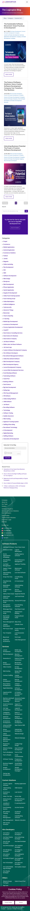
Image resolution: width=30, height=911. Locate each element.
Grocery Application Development (13, 327)
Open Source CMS (20, 725)
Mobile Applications (8, 247)
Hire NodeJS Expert (8, 858)
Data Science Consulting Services (12, 333)
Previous (5, 203)
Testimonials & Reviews (9, 517)
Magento (5, 261)
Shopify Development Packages (18, 769)
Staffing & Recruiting (9, 424)
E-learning (6, 318)
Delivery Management (7, 816)
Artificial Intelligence (18, 684)
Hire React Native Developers (8, 838)
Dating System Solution (7, 799)
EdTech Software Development (20, 799)
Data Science (7, 384)
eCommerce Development (6, 721)
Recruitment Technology (10, 427)
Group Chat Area (7, 577)
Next (26, 203)
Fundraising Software (9, 376)
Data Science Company (10, 338)
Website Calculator (20, 820)
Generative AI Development (11, 438)
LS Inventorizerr (19, 581)
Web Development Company (11, 361)
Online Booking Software (19, 586)
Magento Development (18, 717)
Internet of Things (8, 310)
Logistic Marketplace (18, 550)
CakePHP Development (18, 709)
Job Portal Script (19, 596)
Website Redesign (20, 738)
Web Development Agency (10, 364)
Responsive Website (6, 744)
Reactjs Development (18, 680)
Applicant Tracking (20, 564)
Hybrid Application (8, 290)
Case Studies (5, 515)
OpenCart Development (6, 717)
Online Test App (7, 796)
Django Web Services (18, 671)
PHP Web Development (6, 709)
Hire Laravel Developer (6, 854)
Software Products (7, 509)
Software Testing (8, 413)
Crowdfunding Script (19, 577)
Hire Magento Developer (18, 850)
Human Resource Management (20, 560)
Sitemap (4, 522)
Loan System (18, 792)
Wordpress (6, 281)
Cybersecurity (7, 307)
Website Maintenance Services (6, 739)
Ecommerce (6, 244)
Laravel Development (6, 650)
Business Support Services (8, 764)
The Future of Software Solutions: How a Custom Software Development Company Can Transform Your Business (13, 86)
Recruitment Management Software (13, 355)
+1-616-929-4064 (8, 528)
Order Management (20, 639)
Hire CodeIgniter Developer (19, 854)
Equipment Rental (20, 594)
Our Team (5, 504)
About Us (4, 502)
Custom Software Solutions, (11, 99)
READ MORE (9, 74)
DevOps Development (18, 667)
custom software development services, (14, 35)
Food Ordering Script (9, 298)
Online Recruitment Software (11, 358)
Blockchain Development (18, 663)
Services (5, 647)
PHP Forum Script (8, 628)
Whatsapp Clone (7, 609)
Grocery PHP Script (20, 600)
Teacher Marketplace (6, 625)
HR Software (6, 396)
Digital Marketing (8, 433)
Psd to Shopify (7, 755)
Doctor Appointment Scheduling (6, 555)
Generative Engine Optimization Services (20, 699)
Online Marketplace (8, 301)
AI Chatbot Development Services (18, 694)
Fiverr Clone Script (20, 547)
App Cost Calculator (15, 227)
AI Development (7, 430)
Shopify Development (6, 768)
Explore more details (9, 896)
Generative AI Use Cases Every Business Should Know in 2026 (14, 470)
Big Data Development (9, 387)
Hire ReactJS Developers (18, 833)
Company (4, 500)
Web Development (8, 284)
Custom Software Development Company (13, 95)
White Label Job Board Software (12, 344)
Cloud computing (8, 315)
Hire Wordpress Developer (7, 850)
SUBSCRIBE (7, 457)
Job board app (7, 347)
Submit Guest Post (20, 881)
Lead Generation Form (19, 633)
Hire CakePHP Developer (19, 846)
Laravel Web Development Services (13, 370)
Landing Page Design (18, 744)
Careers (4, 506)
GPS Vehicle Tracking (6, 812)
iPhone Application (8, 287)
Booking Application (20, 783)
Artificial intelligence (9, 304)
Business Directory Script (8, 601)
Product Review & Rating (20, 629)
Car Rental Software (18, 812)
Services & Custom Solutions (10, 511)
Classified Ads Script (7, 581)
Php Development (8, 267)
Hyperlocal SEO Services (7, 693)
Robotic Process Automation (19, 659)
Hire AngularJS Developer (19, 859)
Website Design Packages (7, 882)
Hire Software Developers (16, 93)
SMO (4, 273)
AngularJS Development (10, 293)
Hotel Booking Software (19, 816)
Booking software (8, 381)
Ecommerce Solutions (9, 252)
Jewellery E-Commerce (6, 804)
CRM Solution (18, 788)
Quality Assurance (8, 416)
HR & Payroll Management (10, 393)
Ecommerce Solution (6, 792)
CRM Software (7, 401)
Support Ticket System (7, 569)
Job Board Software (9, 341)
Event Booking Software (10, 373)
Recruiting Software (9, 407)
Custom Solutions (9, 780)
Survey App (18, 796)
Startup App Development (6, 774)
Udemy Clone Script (8, 594)
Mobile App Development (10, 321)
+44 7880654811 (7, 530)
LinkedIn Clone (19, 624)
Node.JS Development (18, 713)
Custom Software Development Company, (14, 97)
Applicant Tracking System (11, 421)
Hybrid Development (6, 734)
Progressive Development (18, 759)
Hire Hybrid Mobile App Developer (8, 867)
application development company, (12, 36)
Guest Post (6, 378)
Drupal (5, 241)
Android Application (9, 250)
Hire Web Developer (20, 841)
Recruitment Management (7, 605)
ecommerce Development (10, 324)
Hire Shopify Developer (6, 871)
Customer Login (6, 519)
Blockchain (6, 313)
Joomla (5, 258)
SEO (4, 270)
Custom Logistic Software (7, 784)
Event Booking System (7, 808)
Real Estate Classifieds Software (6, 617)
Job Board (6, 404)
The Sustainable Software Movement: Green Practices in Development (14, 26)
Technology (6, 410)
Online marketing (8, 264)
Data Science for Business (10, 335)
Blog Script (6, 637)
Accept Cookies (8, 902)
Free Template (7, 633)
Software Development (15, 31)
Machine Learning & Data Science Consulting (8, 699)
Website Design (19, 733)
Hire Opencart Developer (19, 863)
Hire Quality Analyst (20, 867)
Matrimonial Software (18, 569)
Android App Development (18, 730)
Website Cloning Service (7, 748)
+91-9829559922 (7, 533)
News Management (8, 622)
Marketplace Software (6, 586)
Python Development (6, 680)
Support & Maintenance (18, 704)
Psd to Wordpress (8, 752)
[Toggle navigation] (27, 2)
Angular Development (18, 676)
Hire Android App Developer (19, 838)
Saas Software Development (19, 748)
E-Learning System (20, 803)
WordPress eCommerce (6, 640)
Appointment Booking (18, 612)
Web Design (6, 278)
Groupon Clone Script (7, 590)
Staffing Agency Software (19, 554)
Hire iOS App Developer (6, 842)
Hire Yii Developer (8, 862)
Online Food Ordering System (11, 295)
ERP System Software (6, 823)
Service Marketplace (18, 590)
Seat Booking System (6, 560)
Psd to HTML (18, 752)
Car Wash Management (7, 564)
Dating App (6, 390)
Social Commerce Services (8, 704)
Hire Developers (6, 513)
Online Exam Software (6, 597)
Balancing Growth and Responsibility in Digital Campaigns (16, 479)
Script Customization (19, 755)
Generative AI (7, 658)
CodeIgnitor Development (6, 713)
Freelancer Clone (7, 549)
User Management (8, 820)
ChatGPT (6, 330)
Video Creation (7, 667)
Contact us (5, 525)
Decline (21, 902)
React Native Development (6, 684)
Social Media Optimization (18, 764)
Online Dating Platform (9, 398)
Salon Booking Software (7, 573)
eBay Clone (18, 622)
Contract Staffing (8, 675)
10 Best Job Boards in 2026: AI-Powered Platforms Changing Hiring (14, 486)
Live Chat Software (20, 572)
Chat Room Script (20, 609)
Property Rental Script (19, 616)
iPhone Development (6, 730)
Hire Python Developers (6, 833)
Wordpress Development (18, 721)
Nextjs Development (6, 663)
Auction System (19, 807)
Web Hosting (7, 418)
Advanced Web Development (7, 726)
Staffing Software (8, 436)
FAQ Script (18, 637)
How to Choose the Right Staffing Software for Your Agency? (15, 474)
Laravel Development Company (12, 367)
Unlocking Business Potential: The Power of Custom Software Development (15, 148)
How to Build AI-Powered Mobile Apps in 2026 (16, 483)
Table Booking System (7, 788)
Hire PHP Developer (8, 845)
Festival (5, 255)
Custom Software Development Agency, (14, 159)
